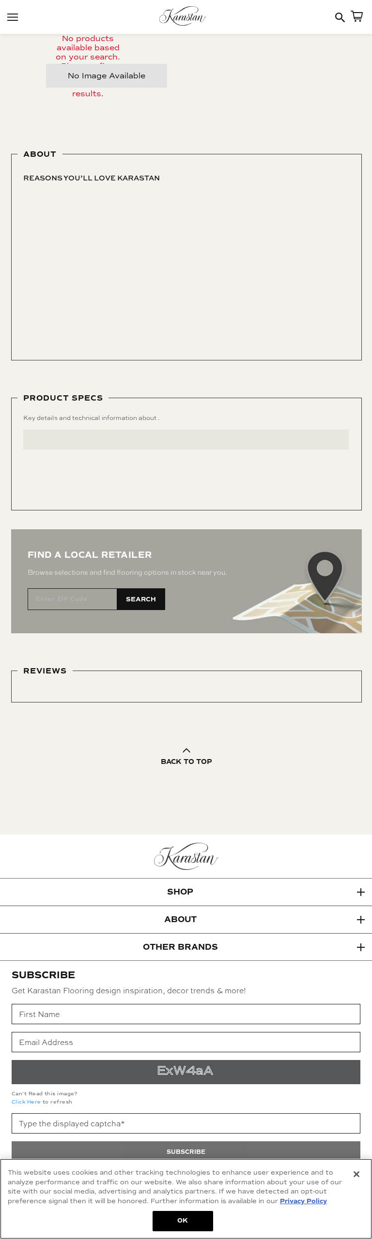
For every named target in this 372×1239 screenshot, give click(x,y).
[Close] (356, 1174)
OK (182, 1220)
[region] (186, 1199)
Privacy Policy (303, 1201)
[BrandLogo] (186, 17)
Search (141, 599)
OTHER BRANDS (180, 947)
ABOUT (180, 919)
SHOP (180, 892)
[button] (186, 892)
